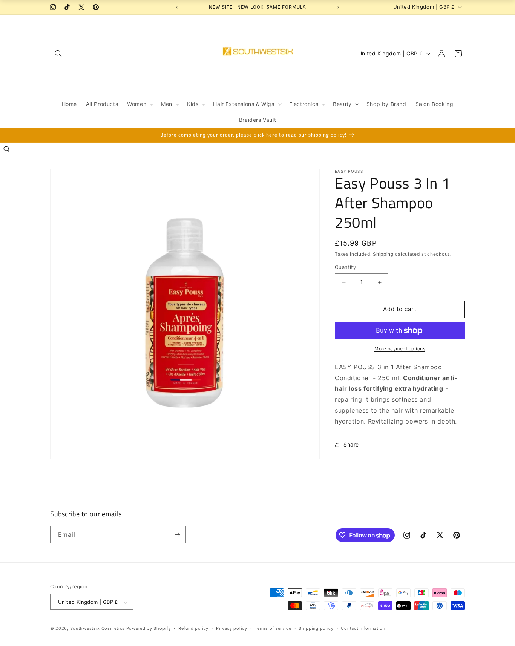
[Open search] (6, 149)
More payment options (399, 348)
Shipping (383, 254)
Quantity (345, 267)
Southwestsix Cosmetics (98, 628)
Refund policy (193, 628)
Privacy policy (231, 628)
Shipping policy (316, 628)
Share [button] (351, 444)
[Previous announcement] (177, 7)
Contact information (363, 628)
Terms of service (272, 628)
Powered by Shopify (148, 628)
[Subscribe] (177, 534)
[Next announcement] (338, 7)
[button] (58, 53)
